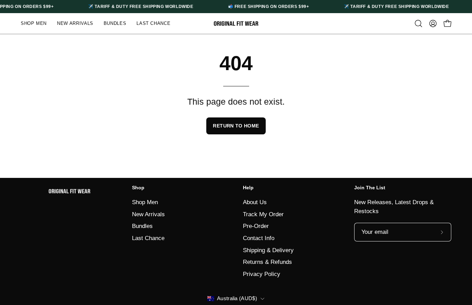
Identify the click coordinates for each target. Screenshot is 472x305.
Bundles (142, 226)
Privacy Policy (261, 273)
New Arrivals (148, 214)
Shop (138, 187)
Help (248, 187)
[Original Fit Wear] (236, 23)
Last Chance (148, 238)
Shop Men (145, 202)
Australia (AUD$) (237, 298)
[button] (418, 23)
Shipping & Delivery (268, 250)
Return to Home (236, 125)
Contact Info (258, 238)
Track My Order (263, 214)
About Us (255, 202)
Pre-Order (256, 226)
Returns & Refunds (267, 262)
